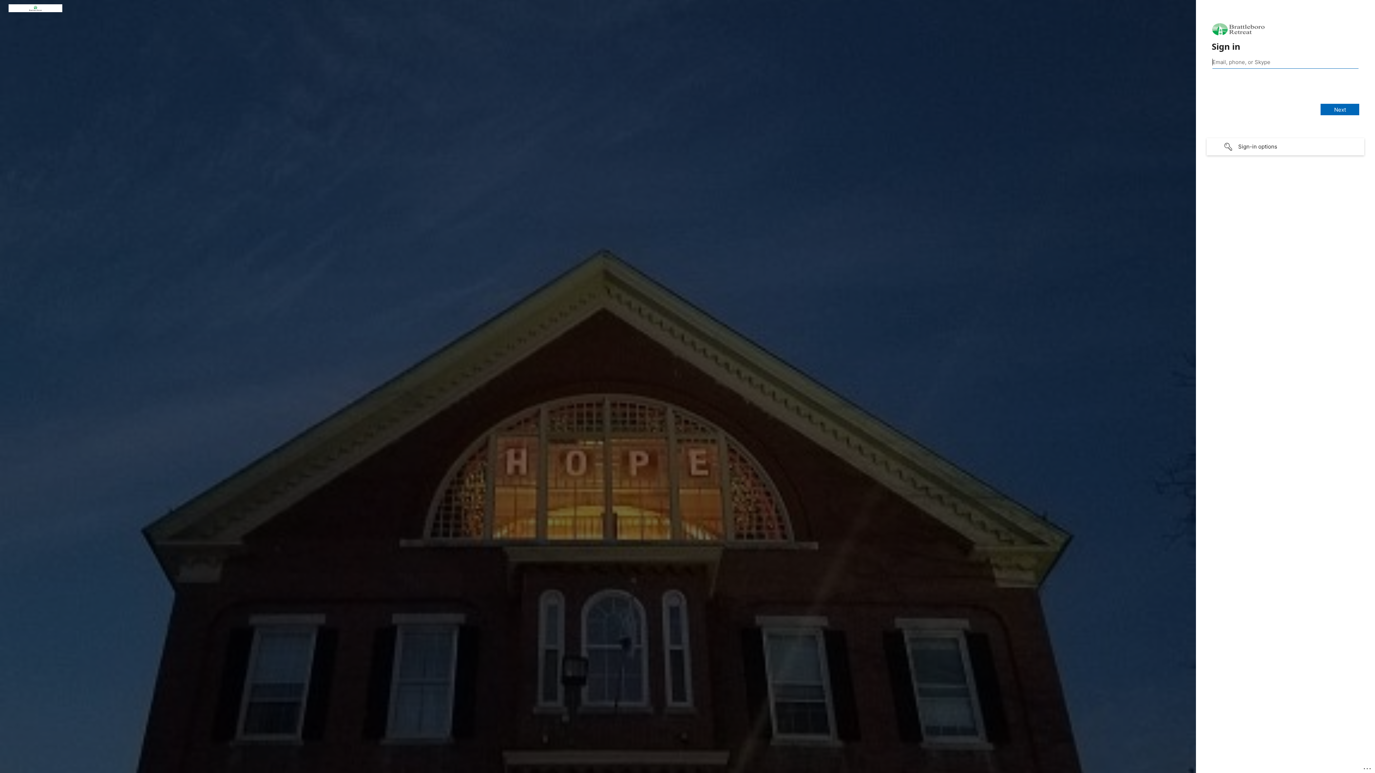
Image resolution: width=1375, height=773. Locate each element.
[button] (1285, 146)
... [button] (1368, 766)
